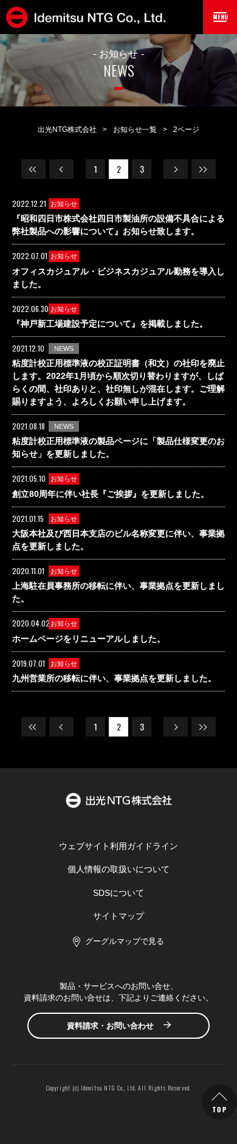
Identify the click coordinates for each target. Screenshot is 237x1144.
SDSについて (118, 893)
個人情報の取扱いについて (118, 869)
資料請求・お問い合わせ (110, 1025)
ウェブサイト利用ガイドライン (118, 846)
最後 (203, 169)
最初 (33, 169)
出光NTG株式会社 (67, 129)
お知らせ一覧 (135, 129)
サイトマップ (118, 916)
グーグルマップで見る (124, 941)
